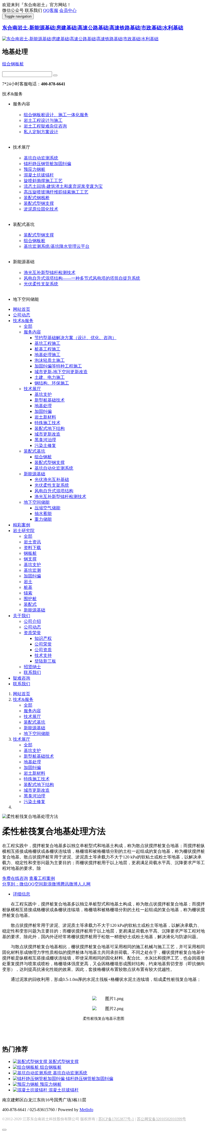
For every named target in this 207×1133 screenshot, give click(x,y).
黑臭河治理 (45, 439)
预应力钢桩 (34, 169)
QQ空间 (35, 884)
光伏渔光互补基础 (51, 479)
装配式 (30, 604)
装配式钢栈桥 (37, 197)
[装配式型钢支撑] (31, 1061)
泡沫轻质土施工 (49, 360)
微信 (23, 884)
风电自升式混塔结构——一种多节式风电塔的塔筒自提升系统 (82, 278)
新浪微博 (51, 884)
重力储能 (43, 519)
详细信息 (21, 894)
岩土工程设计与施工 (43, 120)
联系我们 (32, 672)
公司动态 (21, 315)
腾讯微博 (69, 884)
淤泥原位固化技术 (41, 209)
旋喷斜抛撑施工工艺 (43, 180)
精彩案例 (21, 525)
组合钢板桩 (13, 64)
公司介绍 (32, 621)
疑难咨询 (21, 678)
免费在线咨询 (15, 878)
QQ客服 (50, 10)
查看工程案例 (42, 878)
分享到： (10, 884)
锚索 (28, 593)
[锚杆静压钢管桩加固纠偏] (39, 1078)
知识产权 (43, 638)
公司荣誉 (43, 644)
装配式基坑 (34, 451)
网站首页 (21, 309)
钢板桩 (30, 553)
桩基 (28, 587)
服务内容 (32, 332)
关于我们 (21, 615)
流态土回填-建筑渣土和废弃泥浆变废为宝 (63, 186)
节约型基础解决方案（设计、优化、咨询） (75, 337)
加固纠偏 (43, 411)
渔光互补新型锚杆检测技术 (49, 272)
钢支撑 (30, 559)
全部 (28, 326)
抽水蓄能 (43, 513)
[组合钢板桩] (26, 1067)
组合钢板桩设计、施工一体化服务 (56, 114)
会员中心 (68, 10)
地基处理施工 (47, 354)
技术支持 (43, 655)
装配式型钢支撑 (39, 203)
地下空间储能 (37, 502)
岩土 (28, 581)
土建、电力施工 (49, 377)
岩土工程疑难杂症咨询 (45, 126)
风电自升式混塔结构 (53, 491)
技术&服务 (23, 320)
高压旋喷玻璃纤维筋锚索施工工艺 (56, 192)
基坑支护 (43, 394)
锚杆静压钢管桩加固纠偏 (47, 163)
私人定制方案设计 (41, 131)
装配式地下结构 (49, 428)
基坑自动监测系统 (41, 158)
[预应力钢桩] (26, 1084)
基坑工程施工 (47, 343)
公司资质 (43, 649)
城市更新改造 (47, 434)
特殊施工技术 (47, 422)
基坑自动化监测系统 (53, 468)
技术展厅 (32, 388)
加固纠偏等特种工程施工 (58, 366)
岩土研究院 (23, 530)
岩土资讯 (32, 542)
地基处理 (43, 405)
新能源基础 (34, 474)
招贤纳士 (32, 666)
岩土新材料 (45, 417)
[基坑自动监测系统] (33, 1073)
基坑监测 (32, 570)
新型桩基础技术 (49, 400)
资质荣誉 (32, 632)
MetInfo (86, 1109)
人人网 (84, 884)
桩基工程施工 (47, 349)
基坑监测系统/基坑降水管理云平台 (56, 246)
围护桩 (30, 598)
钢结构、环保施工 (51, 383)
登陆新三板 (45, 661)
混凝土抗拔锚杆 (39, 175)
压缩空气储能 (47, 508)
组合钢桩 (43, 456)
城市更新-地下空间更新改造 (61, 371)
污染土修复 (45, 445)
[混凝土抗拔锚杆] (31, 1090)
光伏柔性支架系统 (41, 284)
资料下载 (32, 547)
